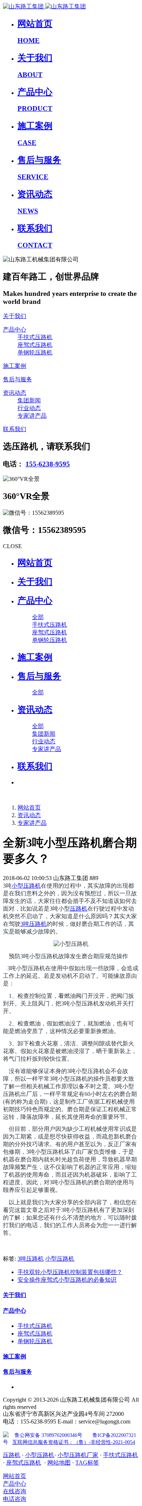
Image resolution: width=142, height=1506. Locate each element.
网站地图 (59, 1462)
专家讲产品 (32, 823)
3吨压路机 (33, 924)
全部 (38, 617)
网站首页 (34, 562)
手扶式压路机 (120, 1455)
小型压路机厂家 (78, 1455)
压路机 (78, 908)
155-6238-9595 (47, 464)
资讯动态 (29, 815)
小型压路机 (26, 886)
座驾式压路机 (23, 1462)
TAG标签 (87, 1462)
